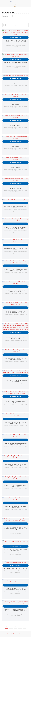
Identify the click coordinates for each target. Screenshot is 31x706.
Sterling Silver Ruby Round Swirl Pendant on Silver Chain (15, 486)
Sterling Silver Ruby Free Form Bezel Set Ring (15, 82)
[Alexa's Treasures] (15, 2)
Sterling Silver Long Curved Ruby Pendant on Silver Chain (15, 507)
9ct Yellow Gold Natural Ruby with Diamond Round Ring (15, 359)
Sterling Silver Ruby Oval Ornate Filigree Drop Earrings (15, 103)
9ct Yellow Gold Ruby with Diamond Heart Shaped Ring (15, 423)
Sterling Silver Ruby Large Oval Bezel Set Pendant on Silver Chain (15, 444)
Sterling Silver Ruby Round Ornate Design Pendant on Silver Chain (15, 270)
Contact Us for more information (15, 634)
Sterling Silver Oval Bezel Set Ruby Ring (15, 568)
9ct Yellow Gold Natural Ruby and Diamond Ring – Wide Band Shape (15, 312)
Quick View (26, 32)
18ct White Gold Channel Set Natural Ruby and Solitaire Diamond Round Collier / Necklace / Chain (15, 337)
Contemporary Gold (8, 314)
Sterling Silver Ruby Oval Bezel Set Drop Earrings (15, 207)
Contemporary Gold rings (18, 314)
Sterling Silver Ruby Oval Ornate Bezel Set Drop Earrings (16, 124)
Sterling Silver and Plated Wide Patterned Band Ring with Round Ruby (15, 589)
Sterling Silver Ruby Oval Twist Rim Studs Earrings (15, 249)
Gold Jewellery (15, 342)
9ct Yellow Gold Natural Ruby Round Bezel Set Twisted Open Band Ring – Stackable (15, 401)
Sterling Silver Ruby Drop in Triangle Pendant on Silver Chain (15, 465)
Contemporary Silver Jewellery (10, 85)
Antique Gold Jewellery (10, 45)
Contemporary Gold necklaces (20, 340)
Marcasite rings (20, 383)
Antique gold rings (19, 45)
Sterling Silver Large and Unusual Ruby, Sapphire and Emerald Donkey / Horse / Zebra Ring (15, 610)
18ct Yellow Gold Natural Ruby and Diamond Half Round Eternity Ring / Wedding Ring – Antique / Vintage (15, 42)
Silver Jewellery (17, 86)
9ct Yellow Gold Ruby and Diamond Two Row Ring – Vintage (15, 63)
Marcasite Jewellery (11, 383)
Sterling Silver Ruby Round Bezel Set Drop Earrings (15, 145)
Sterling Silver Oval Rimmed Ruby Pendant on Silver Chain (15, 550)
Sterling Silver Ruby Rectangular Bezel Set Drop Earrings (15, 187)
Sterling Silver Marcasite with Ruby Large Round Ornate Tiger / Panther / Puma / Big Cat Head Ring (15, 380)
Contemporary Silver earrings (10, 106)
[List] (7, 25)
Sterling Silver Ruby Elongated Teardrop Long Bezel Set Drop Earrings (15, 228)
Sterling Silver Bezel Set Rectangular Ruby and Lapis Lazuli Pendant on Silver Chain (15, 528)
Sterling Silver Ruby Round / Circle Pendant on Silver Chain (15, 291)
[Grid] (4, 25)
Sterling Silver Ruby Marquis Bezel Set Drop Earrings (15, 166)
